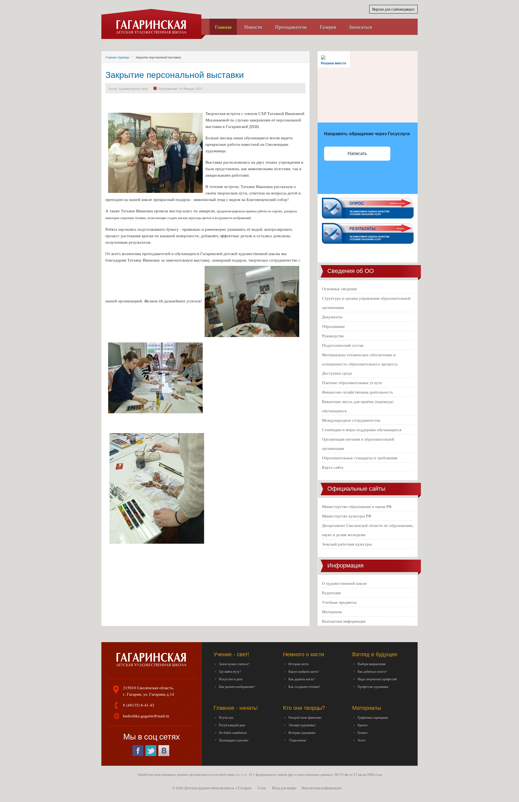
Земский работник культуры (347, 544)
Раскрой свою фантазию (304, 717)
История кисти (298, 664)
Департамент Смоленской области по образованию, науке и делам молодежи (368, 530)
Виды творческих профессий (377, 679)
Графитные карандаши (373, 717)
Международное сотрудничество (351, 420)
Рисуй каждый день (232, 725)
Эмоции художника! (302, 725)
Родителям (331, 592)
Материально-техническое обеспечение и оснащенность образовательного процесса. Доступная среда (360, 364)
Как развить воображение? (237, 686)
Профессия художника (373, 686)
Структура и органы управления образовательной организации (366, 302)
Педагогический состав (342, 345)
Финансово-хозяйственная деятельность (357, 392)
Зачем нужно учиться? (234, 664)
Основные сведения (339, 288)
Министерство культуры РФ (346, 516)
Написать (357, 153)
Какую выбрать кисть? (303, 671)
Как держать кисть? (301, 679)
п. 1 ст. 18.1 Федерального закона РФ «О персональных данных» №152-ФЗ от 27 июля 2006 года (309, 774)
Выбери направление (372, 664)
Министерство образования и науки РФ (357, 506)
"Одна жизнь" (297, 740)
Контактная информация (343, 621)
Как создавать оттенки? (304, 686)
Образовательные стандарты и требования (359, 457)
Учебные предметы (339, 602)
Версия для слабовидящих (393, 9)
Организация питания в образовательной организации (358, 443)
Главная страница (117, 57)
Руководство (333, 335)
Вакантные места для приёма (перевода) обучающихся (358, 406)
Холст (362, 740)
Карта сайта (332, 467)
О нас (262, 788)
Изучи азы (226, 717)
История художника (301, 732)
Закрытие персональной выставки (174, 75)
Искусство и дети (230, 679)
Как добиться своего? (372, 671)
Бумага (362, 732)
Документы (332, 316)
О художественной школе (344, 583)
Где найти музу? (230, 671)
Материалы (332, 611)
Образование (333, 326)
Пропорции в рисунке (233, 740)
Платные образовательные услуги (352, 382)
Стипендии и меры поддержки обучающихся (361, 429)
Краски (362, 725)
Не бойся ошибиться (233, 732)
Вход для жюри (284, 788)
